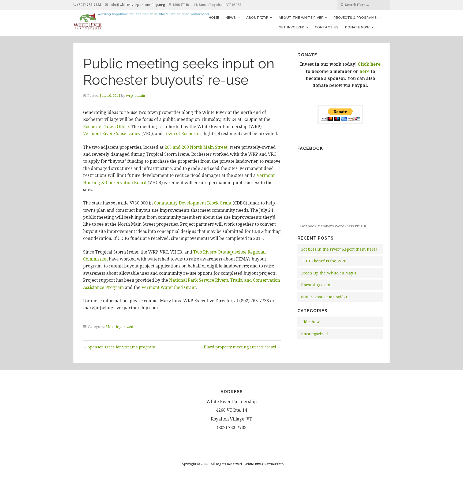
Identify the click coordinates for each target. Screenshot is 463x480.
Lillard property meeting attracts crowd (238, 346)
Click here (369, 64)
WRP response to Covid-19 (325, 296)
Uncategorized (119, 326)
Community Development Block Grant (193, 203)
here (364, 71)
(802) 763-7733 (89, 4)
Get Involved (292, 27)
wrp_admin (135, 95)
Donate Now (357, 27)
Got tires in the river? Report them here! (339, 249)
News (231, 18)
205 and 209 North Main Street (196, 147)
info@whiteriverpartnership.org (137, 4)
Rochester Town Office (106, 126)
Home (214, 18)
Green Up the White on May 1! (329, 273)
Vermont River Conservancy (111, 133)
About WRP (257, 18)
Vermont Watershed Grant (168, 287)
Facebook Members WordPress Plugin (333, 226)
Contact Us (327, 27)
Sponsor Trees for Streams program (121, 346)
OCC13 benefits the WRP (323, 260)
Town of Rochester (182, 133)
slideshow (310, 321)
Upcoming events (317, 284)
